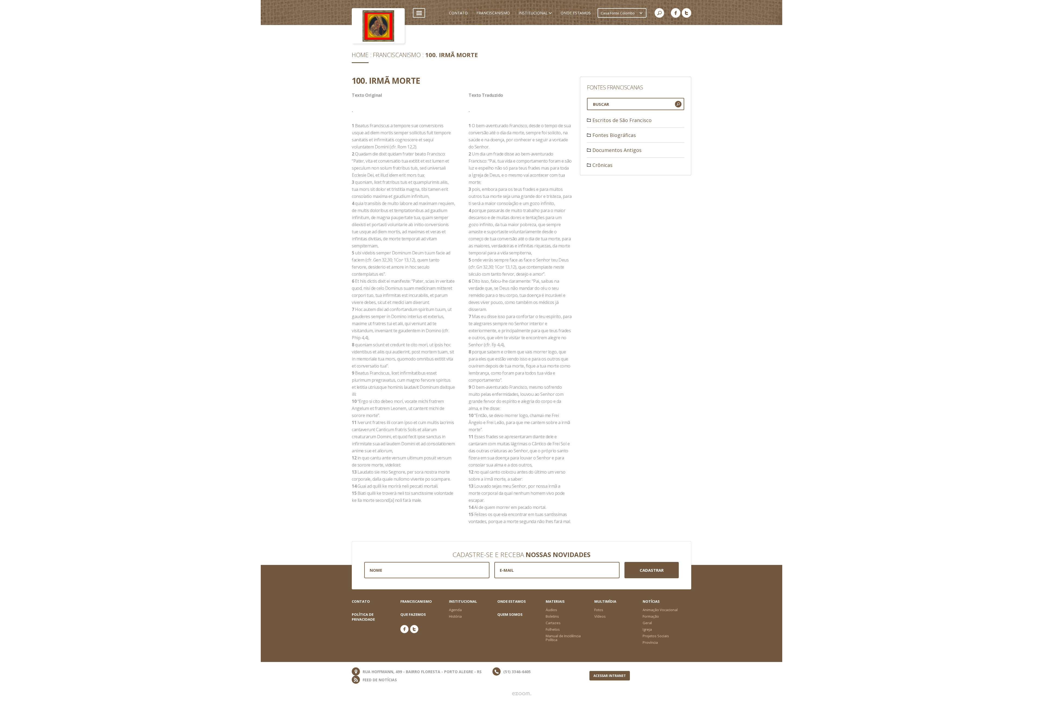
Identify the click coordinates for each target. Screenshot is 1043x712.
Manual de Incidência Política (563, 637)
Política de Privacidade (363, 617)
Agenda (455, 609)
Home (360, 55)
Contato (361, 601)
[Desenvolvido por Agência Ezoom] (522, 694)
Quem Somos (510, 614)
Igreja (647, 629)
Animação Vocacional (660, 609)
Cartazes (553, 622)
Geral (647, 622)
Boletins (552, 616)
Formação (651, 616)
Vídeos (600, 616)
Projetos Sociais (656, 635)
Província (650, 642)
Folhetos (553, 629)
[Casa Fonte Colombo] (378, 25)
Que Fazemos (413, 614)
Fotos (598, 609)
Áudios (551, 609)
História (455, 616)
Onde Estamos (511, 601)
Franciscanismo (397, 55)
